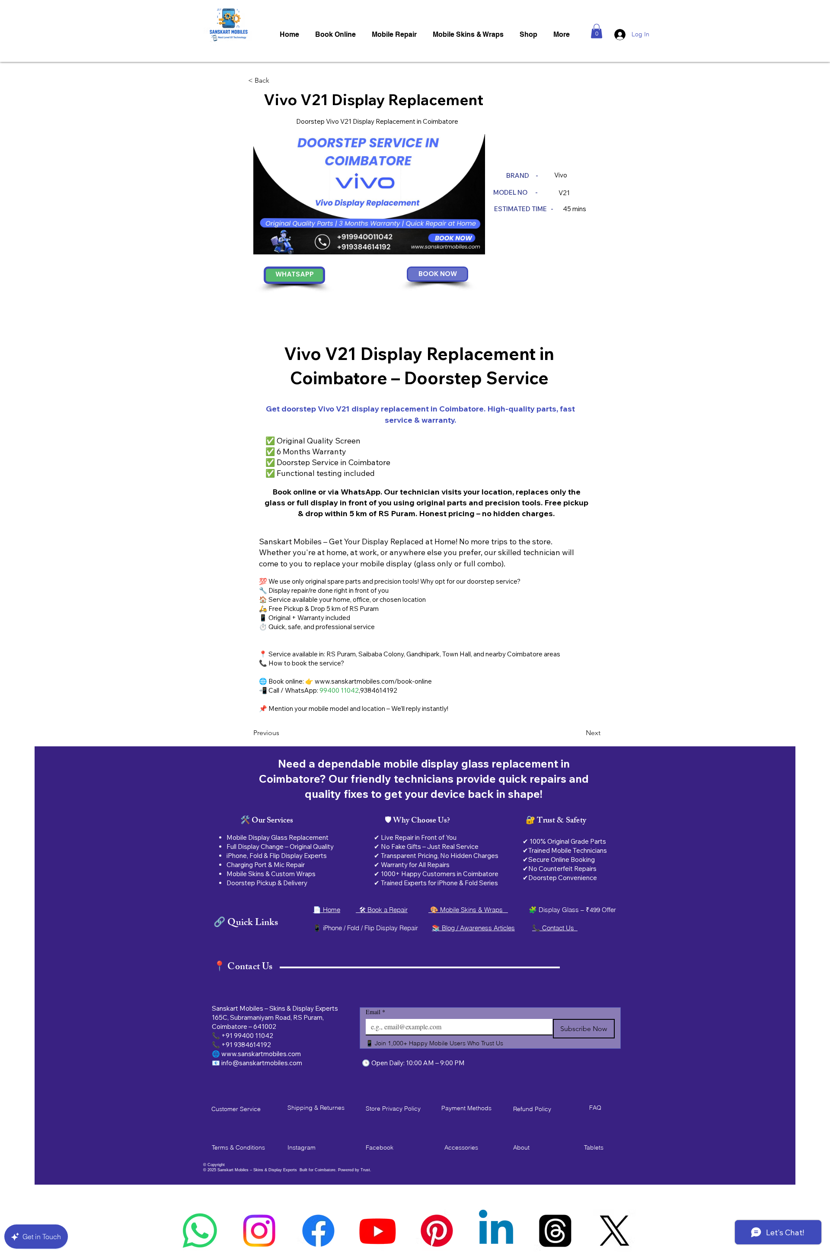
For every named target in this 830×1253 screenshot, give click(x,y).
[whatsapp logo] (200, 1230)
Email (375, 1011)
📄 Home (326, 910)
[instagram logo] (259, 1230)
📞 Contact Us (555, 928)
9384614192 (378, 690)
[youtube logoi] (377, 1230)
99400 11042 (339, 690)
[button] (597, 31)
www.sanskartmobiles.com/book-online (373, 681)
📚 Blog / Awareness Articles (473, 928)
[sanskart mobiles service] (614, 1230)
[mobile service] (496, 1230)
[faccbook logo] (318, 1230)
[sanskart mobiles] (436, 1230)
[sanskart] (555, 1230)
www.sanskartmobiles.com (261, 1054)
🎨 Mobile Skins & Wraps (468, 910)
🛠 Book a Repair (382, 910)
